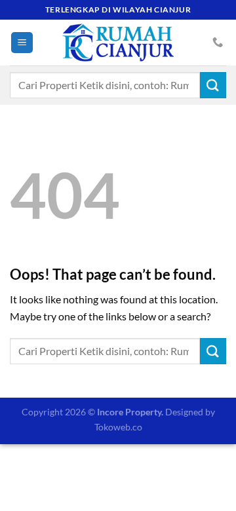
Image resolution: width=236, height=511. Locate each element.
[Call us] (217, 42)
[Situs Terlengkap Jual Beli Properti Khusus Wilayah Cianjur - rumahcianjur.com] (118, 43)
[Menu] (22, 43)
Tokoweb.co (118, 426)
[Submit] (213, 85)
